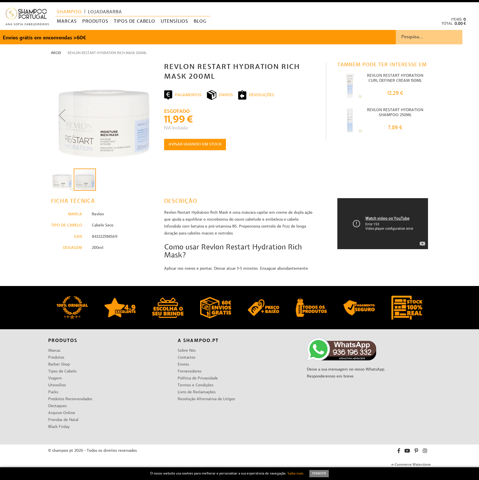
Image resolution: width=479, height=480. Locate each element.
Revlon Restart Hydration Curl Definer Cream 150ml (395, 78)
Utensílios (57, 385)
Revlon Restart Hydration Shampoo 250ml (395, 113)
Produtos (56, 357)
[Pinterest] (416, 451)
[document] (239, 473)
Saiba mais (295, 473)
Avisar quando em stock (195, 144)
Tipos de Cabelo (62, 371)
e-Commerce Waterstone (411, 465)
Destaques (57, 406)
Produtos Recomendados (70, 399)
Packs (53, 392)
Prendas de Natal (63, 420)
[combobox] (437, 37)
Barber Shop (59, 364)
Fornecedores (190, 371)
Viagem (55, 378)
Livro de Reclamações (197, 392)
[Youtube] (407, 451)
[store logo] (26, 14)
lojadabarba (105, 12)
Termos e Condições (195, 385)
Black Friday (59, 427)
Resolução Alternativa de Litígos (206, 399)
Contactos (186, 357)
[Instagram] (425, 451)
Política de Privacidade (198, 378)
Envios (183, 364)
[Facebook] (399, 451)
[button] (470, 8)
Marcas (54, 350)
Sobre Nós (187, 350)
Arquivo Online (61, 413)
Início (56, 53)
